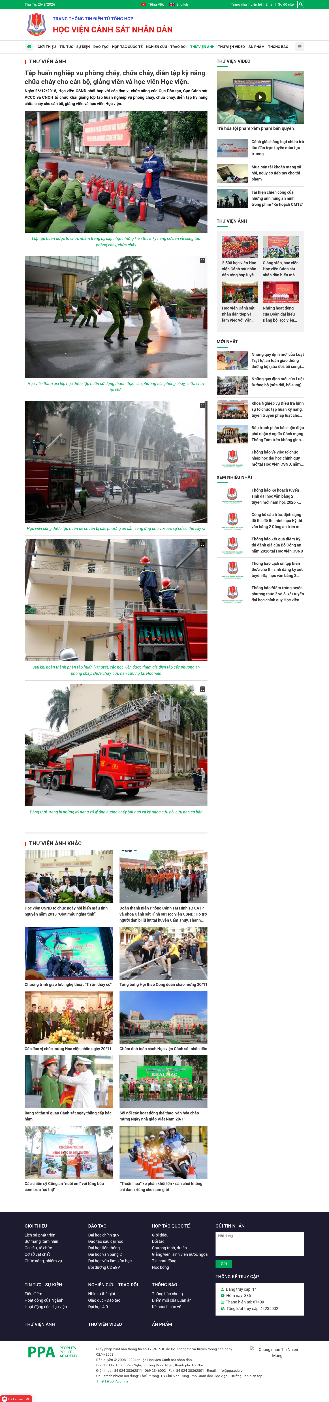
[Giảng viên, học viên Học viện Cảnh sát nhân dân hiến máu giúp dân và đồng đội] (281, 247)
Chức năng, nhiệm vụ (43, 1260)
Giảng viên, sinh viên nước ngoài (180, 1254)
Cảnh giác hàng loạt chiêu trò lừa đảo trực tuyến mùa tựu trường (278, 147)
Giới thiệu (36, 1226)
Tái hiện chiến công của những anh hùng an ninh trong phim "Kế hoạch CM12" (277, 198)
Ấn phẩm (162, 1324)
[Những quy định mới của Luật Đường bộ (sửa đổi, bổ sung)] (232, 385)
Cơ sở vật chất (37, 1254)
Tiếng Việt (156, 4)
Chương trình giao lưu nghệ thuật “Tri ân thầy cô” (68, 984)
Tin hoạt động (164, 1260)
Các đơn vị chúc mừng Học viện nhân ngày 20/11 (68, 1048)
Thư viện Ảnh (47, 61)
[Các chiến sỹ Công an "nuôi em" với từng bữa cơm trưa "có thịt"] (69, 1152)
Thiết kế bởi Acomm (112, 1381)
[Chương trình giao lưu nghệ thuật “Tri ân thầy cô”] (69, 953)
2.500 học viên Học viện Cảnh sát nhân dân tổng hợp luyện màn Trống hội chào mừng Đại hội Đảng (239, 274)
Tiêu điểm (33, 1293)
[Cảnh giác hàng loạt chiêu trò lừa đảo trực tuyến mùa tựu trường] (232, 148)
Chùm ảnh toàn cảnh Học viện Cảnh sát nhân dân (163, 1048)
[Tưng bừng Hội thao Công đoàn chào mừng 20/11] (164, 953)
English (182, 4)
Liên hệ (256, 4)
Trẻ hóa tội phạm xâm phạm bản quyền (255, 128)
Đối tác (158, 1241)
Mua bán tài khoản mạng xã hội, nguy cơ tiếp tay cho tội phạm (276, 173)
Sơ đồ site (286, 4)
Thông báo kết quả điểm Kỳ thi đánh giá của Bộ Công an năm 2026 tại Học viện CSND (277, 545)
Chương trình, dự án (169, 1247)
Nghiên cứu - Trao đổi (113, 1284)
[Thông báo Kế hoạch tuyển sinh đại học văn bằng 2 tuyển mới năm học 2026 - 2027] (232, 496)
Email (269, 4)
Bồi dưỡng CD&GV (104, 1267)
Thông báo (164, 1284)
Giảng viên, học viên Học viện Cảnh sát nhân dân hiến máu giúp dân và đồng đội (281, 274)
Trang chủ (239, 4)
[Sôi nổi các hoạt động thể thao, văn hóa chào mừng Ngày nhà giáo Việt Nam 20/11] (164, 1081)
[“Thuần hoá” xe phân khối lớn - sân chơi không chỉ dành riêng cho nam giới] (164, 1152)
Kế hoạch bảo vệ (166, 1306)
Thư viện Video (233, 61)
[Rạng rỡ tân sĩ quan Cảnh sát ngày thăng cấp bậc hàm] (69, 1081)
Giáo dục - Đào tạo (104, 1300)
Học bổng (160, 1267)
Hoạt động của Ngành (44, 1300)
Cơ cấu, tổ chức (38, 1247)
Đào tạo (97, 1226)
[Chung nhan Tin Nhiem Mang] (277, 1355)
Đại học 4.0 (98, 1306)
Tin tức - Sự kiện (43, 1284)
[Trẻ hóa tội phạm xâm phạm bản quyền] (260, 97)
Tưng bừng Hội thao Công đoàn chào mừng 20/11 (163, 984)
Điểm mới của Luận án (172, 1300)
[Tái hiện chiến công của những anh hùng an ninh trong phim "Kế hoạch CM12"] (232, 198)
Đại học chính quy (103, 1235)
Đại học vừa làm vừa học (110, 1260)
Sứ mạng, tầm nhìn (41, 1241)
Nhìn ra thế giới (101, 1293)
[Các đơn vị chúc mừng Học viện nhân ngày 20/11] (69, 1017)
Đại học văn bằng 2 (105, 1254)
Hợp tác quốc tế (171, 1226)
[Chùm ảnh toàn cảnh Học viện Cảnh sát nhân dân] (164, 1017)
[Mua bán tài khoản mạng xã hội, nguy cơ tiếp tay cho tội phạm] (232, 173)
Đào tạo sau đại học (105, 1241)
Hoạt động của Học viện (46, 1306)
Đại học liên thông (104, 1247)
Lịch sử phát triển (40, 1235)
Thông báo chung (167, 1293)
